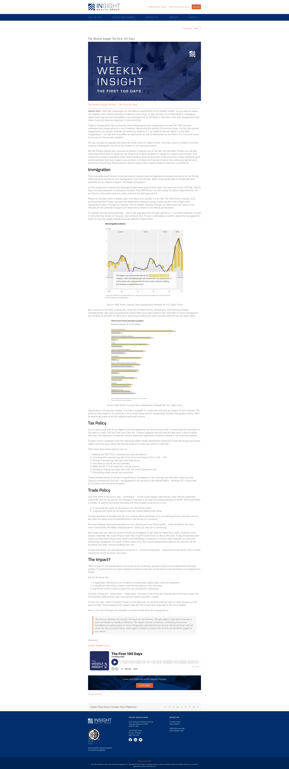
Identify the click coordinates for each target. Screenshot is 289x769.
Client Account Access (179, 7)
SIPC (136, 764)
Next (196, 28)
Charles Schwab (94, 739)
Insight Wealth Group (99, 645)
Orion (90, 743)
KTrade (90, 741)
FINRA (143, 764)
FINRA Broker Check (157, 7)
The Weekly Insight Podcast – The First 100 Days (112, 104)
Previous (187, 28)
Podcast (196, 7)
